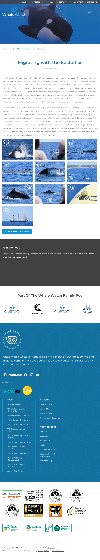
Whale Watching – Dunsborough (15, 459)
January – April (46, 404)
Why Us (43, 431)
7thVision (51, 548)
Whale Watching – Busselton (15, 465)
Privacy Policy (46, 461)
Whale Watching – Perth (17, 424)
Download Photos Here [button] (17, 231)
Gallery (43, 445)
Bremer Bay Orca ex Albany (19, 415)
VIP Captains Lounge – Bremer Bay (17, 410)
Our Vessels (45, 440)
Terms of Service (58, 551)
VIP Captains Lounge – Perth (17, 430)
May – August (46, 413)
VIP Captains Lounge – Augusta (17, 448)
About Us (44, 436)
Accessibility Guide (48, 449)
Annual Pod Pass (14, 471)
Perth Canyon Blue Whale (18, 420)
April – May (45, 409)
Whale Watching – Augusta (19, 442)
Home (4, 49)
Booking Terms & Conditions (47, 455)
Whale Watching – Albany (18, 453)
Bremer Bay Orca (14, 404)
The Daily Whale (15, 49)
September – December (50, 418)
